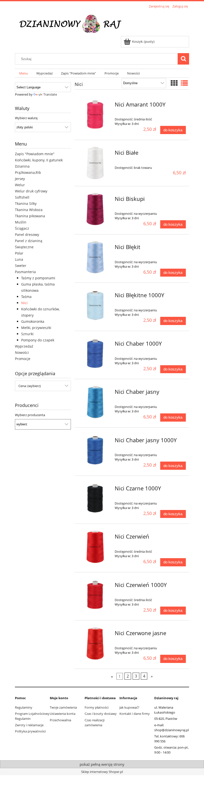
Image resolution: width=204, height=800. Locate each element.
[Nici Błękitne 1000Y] (95, 305)
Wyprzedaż (24, 346)
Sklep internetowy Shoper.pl (102, 771)
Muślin (20, 222)
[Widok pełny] (184, 83)
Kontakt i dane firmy (134, 713)
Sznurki (27, 333)
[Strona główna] (74, 22)
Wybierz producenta (30, 415)
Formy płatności (96, 707)
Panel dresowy (27, 234)
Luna (19, 259)
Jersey (20, 178)
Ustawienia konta (62, 713)
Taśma (26, 296)
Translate (50, 94)
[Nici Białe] (95, 163)
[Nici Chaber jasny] (95, 402)
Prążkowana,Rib (28, 172)
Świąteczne (24, 247)
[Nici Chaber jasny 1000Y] (95, 450)
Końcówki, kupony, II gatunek (39, 160)
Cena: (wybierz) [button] (29, 386)
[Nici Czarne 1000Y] (95, 498)
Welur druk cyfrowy (31, 191)
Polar (19, 253)
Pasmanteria (25, 271)
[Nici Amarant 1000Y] (95, 115)
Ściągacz (22, 228)
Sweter (20, 265)
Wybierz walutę (26, 118)
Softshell (22, 197)
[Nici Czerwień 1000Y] (95, 595)
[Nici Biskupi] (95, 209)
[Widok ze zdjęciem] (174, 83)
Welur (20, 184)
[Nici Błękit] (95, 257)
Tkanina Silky (26, 203)
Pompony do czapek (37, 340)
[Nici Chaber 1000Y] (95, 354)
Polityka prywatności (30, 731)
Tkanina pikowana (30, 216)
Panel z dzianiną (28, 240)
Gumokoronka (32, 321)
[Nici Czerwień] (95, 547)
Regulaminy (23, 707)
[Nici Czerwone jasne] (95, 643)
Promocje (22, 358)
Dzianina (22, 166)
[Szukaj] (183, 59)
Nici (24, 302)
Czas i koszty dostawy (101, 713)
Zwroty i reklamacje (29, 725)
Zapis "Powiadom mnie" (34, 153)
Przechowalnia (60, 720)
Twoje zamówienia (63, 707)
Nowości (22, 352)
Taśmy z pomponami (38, 278)
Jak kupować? (129, 707)
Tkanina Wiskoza (29, 209)
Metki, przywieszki (36, 327)
